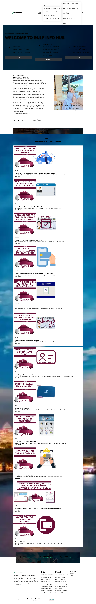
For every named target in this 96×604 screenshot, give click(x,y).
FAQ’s (71, 577)
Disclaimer (35, 600)
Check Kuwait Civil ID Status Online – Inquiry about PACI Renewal (71, 18)
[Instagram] (52, 600)
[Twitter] (51, 600)
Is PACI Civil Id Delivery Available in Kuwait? (27, 340)
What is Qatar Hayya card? (49, 15)
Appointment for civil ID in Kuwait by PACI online (28, 240)
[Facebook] (49, 600)
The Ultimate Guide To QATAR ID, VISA (52, 8)
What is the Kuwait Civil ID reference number (70, 4)
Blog (82, 12)
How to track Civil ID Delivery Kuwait (70, 8)
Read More (18, 176)
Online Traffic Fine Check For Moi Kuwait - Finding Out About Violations (35, 173)
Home (39, 12)
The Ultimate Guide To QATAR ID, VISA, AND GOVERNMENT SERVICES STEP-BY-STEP (38, 508)
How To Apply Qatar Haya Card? (50, 11)
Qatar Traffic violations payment (24, 542)
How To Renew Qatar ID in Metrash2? (51, 18)
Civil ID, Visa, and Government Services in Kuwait (69, 13)
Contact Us (72, 573)
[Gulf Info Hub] (17, 12)
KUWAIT (17, 170)
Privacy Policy (30, 598)
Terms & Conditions (40, 598)
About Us (72, 575)
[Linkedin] (53, 600)
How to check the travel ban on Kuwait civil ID (27, 307)
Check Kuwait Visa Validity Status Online (70, 23)
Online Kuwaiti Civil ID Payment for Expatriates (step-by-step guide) (34, 273)
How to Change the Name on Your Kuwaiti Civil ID (28, 206)
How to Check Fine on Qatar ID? (24, 475)
